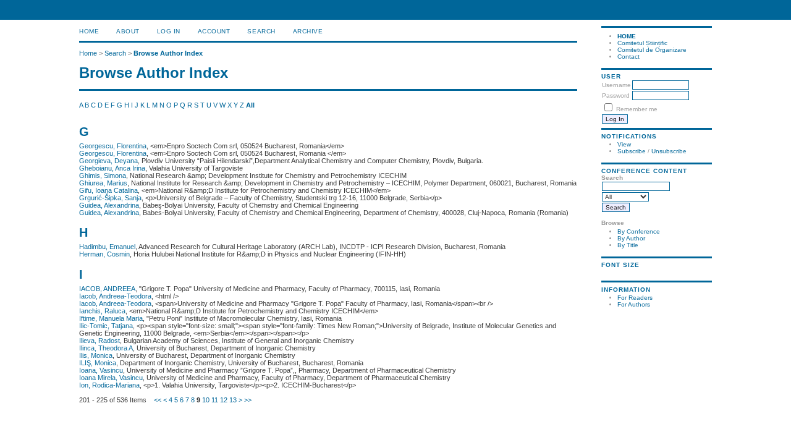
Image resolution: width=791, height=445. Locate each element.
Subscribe (631, 151)
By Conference (638, 231)
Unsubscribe (669, 151)
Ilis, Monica (95, 355)
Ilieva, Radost (99, 340)
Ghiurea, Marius (103, 183)
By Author (631, 238)
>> (248, 400)
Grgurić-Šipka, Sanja (110, 197)
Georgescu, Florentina (112, 146)
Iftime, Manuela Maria (111, 318)
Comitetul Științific (642, 43)
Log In (168, 31)
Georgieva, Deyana (108, 160)
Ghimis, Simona (102, 175)
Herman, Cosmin (104, 254)
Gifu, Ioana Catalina (108, 190)
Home (89, 31)
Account (214, 31)
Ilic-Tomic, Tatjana (106, 325)
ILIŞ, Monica (97, 363)
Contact (628, 56)
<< (157, 400)
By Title (627, 245)
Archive (308, 31)
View (624, 144)
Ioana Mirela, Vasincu (111, 377)
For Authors (633, 304)
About (128, 31)
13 (233, 400)
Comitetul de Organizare (652, 49)
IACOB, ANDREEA (107, 288)
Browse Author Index (168, 53)
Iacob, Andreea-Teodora (115, 296)
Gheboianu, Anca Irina (112, 168)
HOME (626, 36)
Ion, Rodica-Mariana (109, 385)
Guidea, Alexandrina (109, 205)
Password (616, 95)
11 (214, 400)
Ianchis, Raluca (102, 311)
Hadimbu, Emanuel (107, 246)
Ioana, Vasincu (101, 370)
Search (261, 31)
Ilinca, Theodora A (106, 348)
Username (616, 85)
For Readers (635, 297)
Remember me (637, 109)
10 (205, 400)
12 (223, 400)
